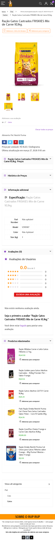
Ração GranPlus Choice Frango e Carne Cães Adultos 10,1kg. (32, 430)
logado (23, 325)
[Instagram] (23, 537)
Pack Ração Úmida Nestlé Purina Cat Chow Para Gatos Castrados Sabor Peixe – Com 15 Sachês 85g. (33, 411)
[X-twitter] (31, 537)
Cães (9, 496)
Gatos (5, 15)
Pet (11, 12)
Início (4, 12)
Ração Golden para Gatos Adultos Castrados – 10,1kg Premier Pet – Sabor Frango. (33, 373)
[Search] (40, 3)
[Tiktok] (27, 537)
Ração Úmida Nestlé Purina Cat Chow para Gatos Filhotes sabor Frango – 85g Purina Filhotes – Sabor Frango (32, 451)
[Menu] (3, 3)
